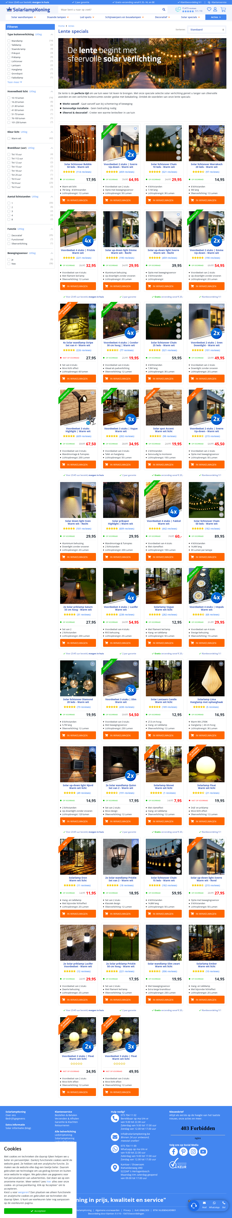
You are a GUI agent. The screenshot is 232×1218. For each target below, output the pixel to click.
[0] (223, 9)
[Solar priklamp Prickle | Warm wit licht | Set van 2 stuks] (121, 943)
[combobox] (109, 9)
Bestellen (60, 1115)
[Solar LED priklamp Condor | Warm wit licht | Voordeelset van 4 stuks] (121, 322)
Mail (204, 1207)
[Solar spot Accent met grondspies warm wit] (164, 408)
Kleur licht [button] (17, 131)
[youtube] (203, 1151)
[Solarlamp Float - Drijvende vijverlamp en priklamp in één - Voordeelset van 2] (78, 1035)
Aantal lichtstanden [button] (22, 196)
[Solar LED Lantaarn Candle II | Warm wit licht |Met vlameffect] (164, 678)
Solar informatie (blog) (18, 1128)
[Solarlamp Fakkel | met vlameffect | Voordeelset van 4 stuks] (164, 500)
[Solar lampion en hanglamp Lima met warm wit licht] (207, 678)
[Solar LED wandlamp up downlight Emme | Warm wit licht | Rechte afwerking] (121, 229)
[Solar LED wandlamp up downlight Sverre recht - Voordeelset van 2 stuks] (121, 143)
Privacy (127, 1210)
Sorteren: (181, 29)
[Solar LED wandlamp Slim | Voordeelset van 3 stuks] (121, 678)
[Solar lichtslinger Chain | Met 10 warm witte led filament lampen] (164, 143)
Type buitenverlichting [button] (24, 34)
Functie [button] (15, 228)
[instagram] (193, 1151)
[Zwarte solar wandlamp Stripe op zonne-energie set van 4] (78, 322)
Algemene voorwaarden (107, 1210)
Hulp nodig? (118, 1111)
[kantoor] (115, 1168)
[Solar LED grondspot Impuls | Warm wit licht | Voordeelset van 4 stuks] (207, 586)
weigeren (23, 1192)
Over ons (11, 1115)
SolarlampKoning (16, 1111)
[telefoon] (115, 1118)
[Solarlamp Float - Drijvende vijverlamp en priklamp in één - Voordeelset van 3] (121, 1035)
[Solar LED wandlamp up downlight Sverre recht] (164, 229)
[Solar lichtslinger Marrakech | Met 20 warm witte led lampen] (207, 143)
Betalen (72, 1115)
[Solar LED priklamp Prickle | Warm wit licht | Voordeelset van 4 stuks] (78, 229)
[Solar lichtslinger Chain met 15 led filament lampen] (164, 857)
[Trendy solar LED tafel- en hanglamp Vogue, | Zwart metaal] (164, 586)
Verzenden (61, 1118)
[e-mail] (115, 1137)
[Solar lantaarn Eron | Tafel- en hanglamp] (78, 857)
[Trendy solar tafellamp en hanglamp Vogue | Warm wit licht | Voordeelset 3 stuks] (121, 408)
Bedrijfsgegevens (15, 1118)
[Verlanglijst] (209, 9)
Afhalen (74, 1118)
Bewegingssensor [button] (21, 253)
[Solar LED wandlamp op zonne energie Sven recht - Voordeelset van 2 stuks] (207, 322)
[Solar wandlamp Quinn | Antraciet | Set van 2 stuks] (121, 764)
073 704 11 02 (128, 1115)
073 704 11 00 (128, 1145)
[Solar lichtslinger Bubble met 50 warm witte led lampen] (78, 143)
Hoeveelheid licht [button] (21, 91)
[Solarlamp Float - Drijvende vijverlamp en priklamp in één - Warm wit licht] (207, 764)
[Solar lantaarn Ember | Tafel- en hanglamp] (207, 943)
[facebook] (173, 1151)
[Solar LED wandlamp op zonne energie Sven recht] (78, 500)
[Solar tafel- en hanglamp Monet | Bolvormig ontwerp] (164, 764)
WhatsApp (214, 1207)
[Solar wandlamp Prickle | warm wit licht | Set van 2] (121, 857)
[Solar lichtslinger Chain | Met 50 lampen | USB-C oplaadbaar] (207, 500)
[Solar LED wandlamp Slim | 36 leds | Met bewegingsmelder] (164, 943)
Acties (71, 25)
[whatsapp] (115, 1149)
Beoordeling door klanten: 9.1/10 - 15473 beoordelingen (116, 1213)
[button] (92, 128)
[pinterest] (183, 1151)
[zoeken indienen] (163, 9)
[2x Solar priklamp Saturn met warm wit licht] (78, 586)
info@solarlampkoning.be (135, 1133)
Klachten (73, 1122)
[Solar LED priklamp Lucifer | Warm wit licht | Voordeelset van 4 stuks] (121, 586)
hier (49, 1181)
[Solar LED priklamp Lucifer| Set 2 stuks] (78, 943)
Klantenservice (219, 2)
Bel (223, 1207)
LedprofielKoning (64, 1141)
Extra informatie (15, 1124)
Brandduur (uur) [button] (20, 147)
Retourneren (62, 1125)
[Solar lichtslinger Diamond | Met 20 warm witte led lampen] (78, 678)
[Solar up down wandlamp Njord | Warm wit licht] (78, 764)
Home (61, 25)
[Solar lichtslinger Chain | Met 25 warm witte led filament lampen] (164, 322)
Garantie (60, 1122)
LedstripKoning (63, 1134)
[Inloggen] (215, 9)
